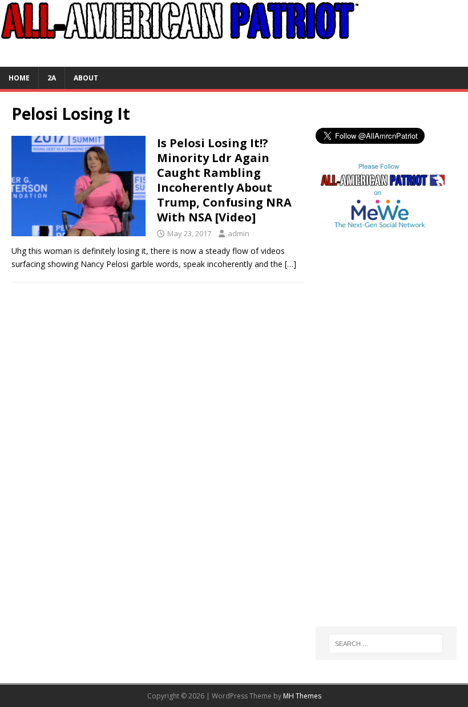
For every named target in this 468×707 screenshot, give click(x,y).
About (86, 78)
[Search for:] (385, 643)
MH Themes (302, 696)
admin (238, 233)
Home (19, 78)
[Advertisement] (361, 440)
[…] (290, 263)
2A (51, 78)
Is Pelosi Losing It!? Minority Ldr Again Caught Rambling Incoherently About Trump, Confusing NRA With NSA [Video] (224, 180)
